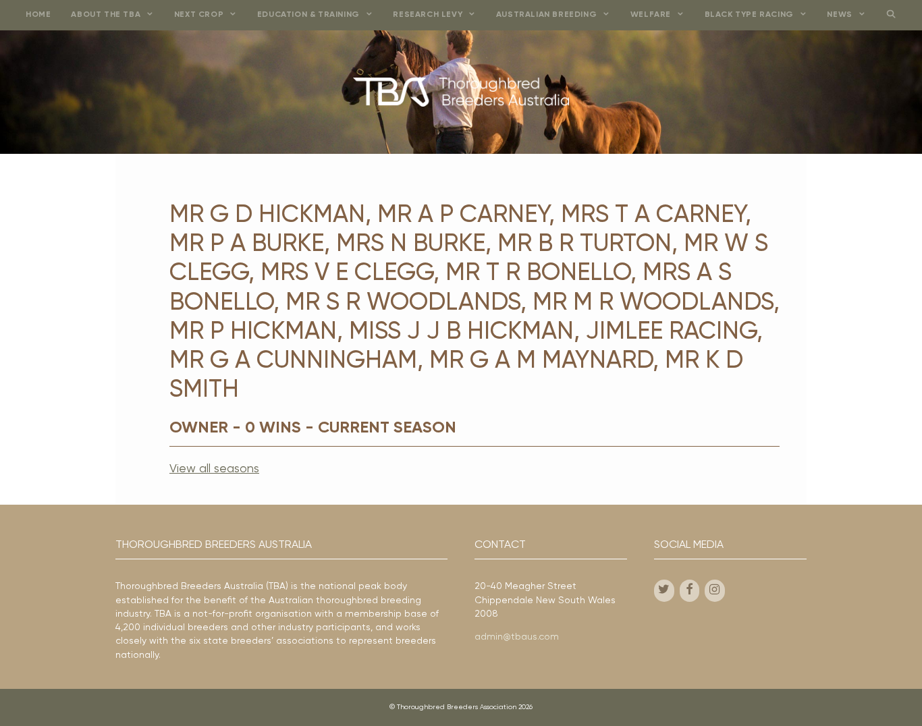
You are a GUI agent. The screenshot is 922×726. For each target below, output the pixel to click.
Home (38, 15)
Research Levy (427, 15)
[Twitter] (664, 591)
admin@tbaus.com (516, 637)
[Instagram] (715, 591)
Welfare (650, 15)
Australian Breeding (546, 15)
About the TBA (105, 15)
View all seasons (214, 469)
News (839, 15)
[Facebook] (690, 591)
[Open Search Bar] (890, 15)
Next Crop (198, 15)
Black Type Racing (749, 15)
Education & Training (308, 15)
